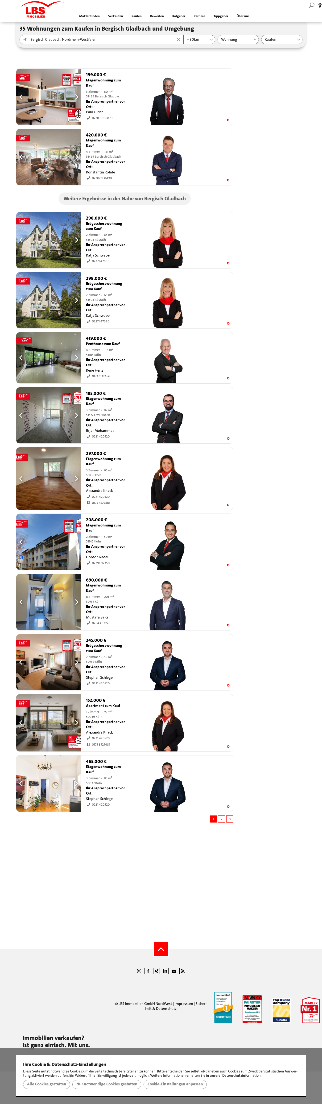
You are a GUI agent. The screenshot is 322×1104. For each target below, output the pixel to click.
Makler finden (89, 16)
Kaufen (137, 16)
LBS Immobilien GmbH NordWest (145, 1003)
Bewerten (157, 16)
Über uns (243, 16)
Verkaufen (115, 16)
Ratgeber (178, 16)
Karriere (199, 16)
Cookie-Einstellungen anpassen (175, 1084)
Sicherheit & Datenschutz (176, 1006)
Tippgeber (221, 16)
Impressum (184, 1003)
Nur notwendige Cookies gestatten (106, 1084)
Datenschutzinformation (241, 1075)
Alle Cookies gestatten (46, 1084)
